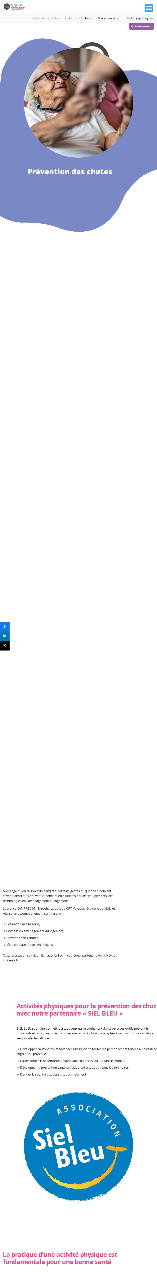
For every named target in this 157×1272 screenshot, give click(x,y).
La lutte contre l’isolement (78, 18)
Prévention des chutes (46, 18)
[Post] (5, 646)
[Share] (5, 636)
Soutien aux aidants (110, 18)
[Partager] (5, 626)
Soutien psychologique (140, 18)
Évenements (143, 26)
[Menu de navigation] (149, 8)
